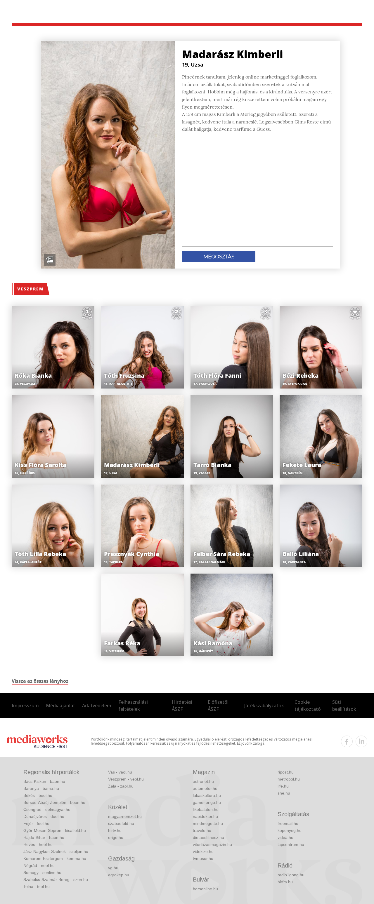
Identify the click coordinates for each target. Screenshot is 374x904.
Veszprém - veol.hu (126, 779)
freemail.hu (288, 823)
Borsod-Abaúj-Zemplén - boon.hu (54, 802)
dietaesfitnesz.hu (208, 837)
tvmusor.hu (203, 858)
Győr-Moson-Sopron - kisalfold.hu (54, 830)
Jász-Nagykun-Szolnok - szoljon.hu (55, 851)
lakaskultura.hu (207, 795)
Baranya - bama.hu (41, 788)
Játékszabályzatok (264, 705)
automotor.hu (205, 788)
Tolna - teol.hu (36, 886)
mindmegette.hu (208, 823)
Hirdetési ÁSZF (182, 705)
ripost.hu (286, 772)
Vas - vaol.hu (120, 772)
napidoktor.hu (205, 816)
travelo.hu (202, 830)
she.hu (284, 793)
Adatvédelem (96, 705)
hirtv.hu (115, 830)
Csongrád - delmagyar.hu (46, 809)
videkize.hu (203, 851)
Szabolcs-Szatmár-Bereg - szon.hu (55, 879)
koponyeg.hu (290, 830)
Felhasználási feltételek (133, 705)
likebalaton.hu (206, 809)
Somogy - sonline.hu (42, 872)
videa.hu (285, 837)
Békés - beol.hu (37, 795)
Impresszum (25, 705)
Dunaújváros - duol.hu (43, 816)
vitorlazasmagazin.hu (212, 844)
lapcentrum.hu (291, 844)
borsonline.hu (205, 888)
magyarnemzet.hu (125, 816)
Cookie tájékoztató (308, 705)
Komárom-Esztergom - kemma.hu (54, 858)
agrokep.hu (118, 874)
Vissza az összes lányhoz (40, 681)
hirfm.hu (285, 881)
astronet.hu (203, 781)
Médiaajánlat (60, 705)
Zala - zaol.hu (121, 786)
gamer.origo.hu (207, 802)
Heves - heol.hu (38, 844)
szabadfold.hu (121, 823)
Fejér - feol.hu (36, 823)
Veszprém (30, 289)
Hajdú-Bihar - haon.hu (43, 837)
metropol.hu (289, 779)
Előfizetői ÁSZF (218, 705)
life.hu (283, 786)
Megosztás (218, 256)
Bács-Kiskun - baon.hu (44, 781)
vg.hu (113, 867)
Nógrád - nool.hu (39, 865)
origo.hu (115, 837)
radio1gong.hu (291, 874)
